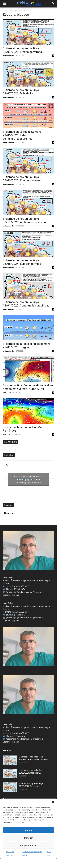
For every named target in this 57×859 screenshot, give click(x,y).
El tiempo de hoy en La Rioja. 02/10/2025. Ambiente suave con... (25, 220)
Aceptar (28, 830)
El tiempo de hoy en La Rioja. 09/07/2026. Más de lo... (21, 91)
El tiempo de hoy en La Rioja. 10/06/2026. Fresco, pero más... (23, 178)
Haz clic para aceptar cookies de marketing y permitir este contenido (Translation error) (28, 479)
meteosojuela (8, 56)
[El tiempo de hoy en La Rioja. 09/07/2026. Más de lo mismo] (28, 74)
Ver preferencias (28, 845)
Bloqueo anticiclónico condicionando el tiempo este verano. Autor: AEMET (28, 387)
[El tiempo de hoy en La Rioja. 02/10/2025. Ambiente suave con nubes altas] (28, 202)
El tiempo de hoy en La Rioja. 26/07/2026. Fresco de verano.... (24, 50)
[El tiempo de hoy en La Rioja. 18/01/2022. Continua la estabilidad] (28, 286)
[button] (52, 802)
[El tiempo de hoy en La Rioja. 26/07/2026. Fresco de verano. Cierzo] (28, 32)
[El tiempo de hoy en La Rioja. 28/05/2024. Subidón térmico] (28, 244)
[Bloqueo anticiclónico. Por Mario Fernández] (28, 411)
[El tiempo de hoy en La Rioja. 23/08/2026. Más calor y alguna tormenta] (10, 773)
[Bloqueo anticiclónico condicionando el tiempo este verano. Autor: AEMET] (28, 369)
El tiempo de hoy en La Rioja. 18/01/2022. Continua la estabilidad (26, 303)
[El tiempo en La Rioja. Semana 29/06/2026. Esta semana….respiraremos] (28, 115)
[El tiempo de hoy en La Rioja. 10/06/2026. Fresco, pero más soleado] (28, 160)
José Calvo (7, 393)
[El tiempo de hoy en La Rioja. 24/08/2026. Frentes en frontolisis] (10, 760)
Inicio (5, 10)
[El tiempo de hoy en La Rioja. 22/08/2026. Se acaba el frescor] (10, 787)
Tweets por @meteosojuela (28, 479)
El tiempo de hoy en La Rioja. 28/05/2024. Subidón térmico (22, 262)
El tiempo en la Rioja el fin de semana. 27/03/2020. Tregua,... (27, 345)
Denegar (28, 838)
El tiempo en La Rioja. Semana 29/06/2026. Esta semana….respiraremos (22, 135)
